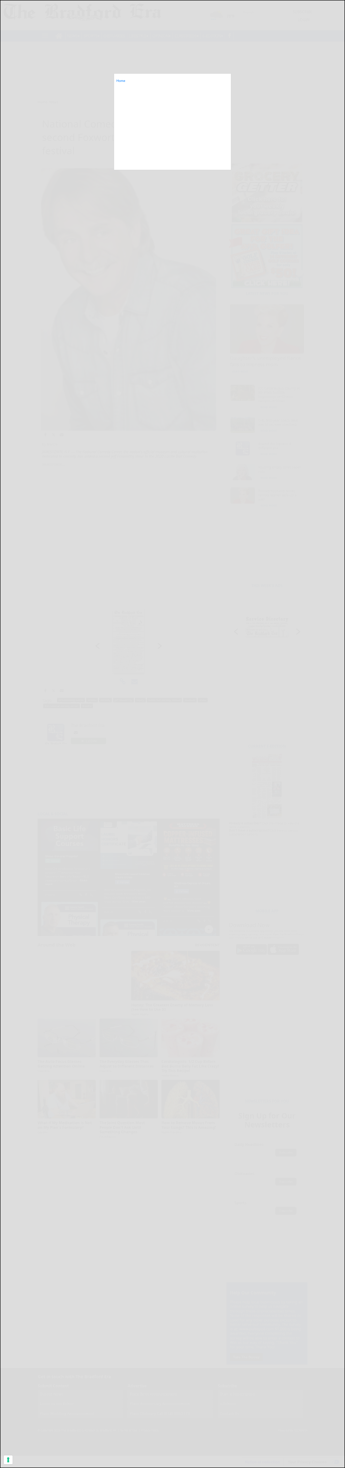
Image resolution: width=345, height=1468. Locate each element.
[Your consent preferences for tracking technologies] (8, 1459)
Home (120, 80)
